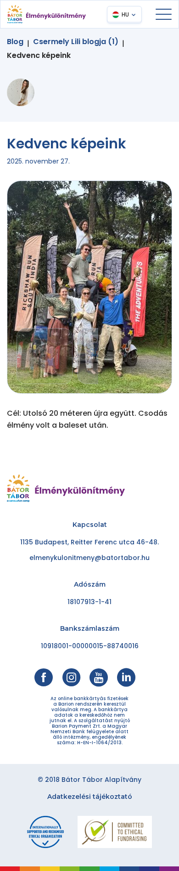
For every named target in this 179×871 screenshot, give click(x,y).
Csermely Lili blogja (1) (75, 42)
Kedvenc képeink (39, 56)
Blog (15, 42)
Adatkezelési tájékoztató (89, 796)
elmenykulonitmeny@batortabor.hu (89, 557)
